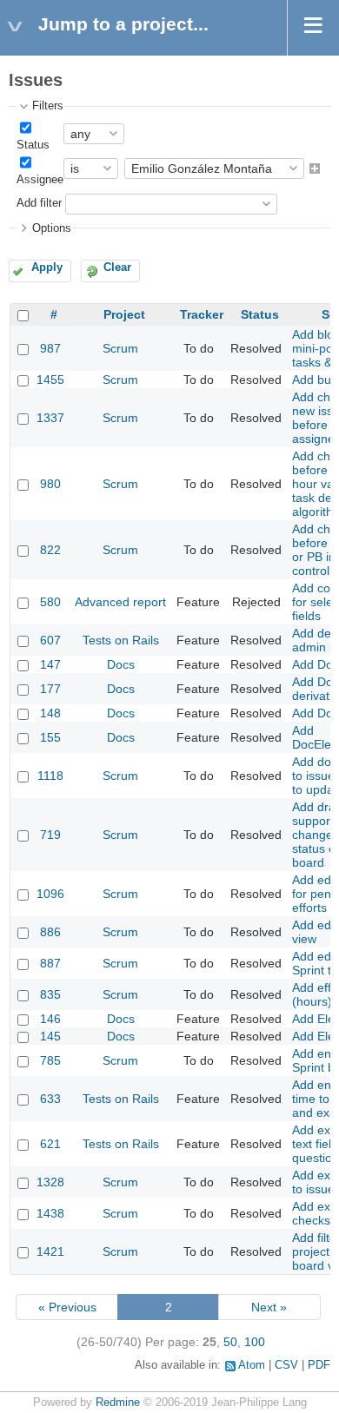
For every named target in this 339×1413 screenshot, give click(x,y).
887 (50, 963)
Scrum (120, 348)
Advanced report (120, 602)
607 (50, 640)
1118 (50, 775)
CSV (286, 1365)
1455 (50, 379)
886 (50, 932)
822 (50, 550)
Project (124, 314)
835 (50, 994)
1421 (50, 1251)
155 (50, 737)
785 (50, 1060)
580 (50, 602)
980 (50, 484)
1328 (50, 1182)
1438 (50, 1213)
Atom (251, 1365)
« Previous (67, 1307)
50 (230, 1342)
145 (50, 1036)
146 (50, 1019)
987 (50, 348)
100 (254, 1342)
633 (50, 1099)
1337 (50, 418)
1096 (50, 894)
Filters (47, 106)
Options (51, 228)
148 (50, 713)
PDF (319, 1365)
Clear (117, 267)
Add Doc (315, 664)
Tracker (201, 314)
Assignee (40, 180)
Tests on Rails (121, 640)
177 (50, 689)
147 (50, 664)
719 (50, 835)
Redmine (118, 1402)
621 (50, 1144)
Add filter (39, 203)
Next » (269, 1307)
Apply (47, 267)
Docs (121, 664)
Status (33, 145)
